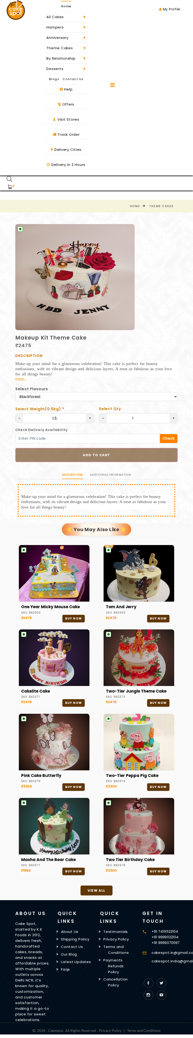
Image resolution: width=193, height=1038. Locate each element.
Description (72, 475)
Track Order (68, 134)
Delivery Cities (67, 149)
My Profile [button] (171, 9)
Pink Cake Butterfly (41, 775)
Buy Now (73, 618)
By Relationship (66, 58)
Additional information (110, 475)
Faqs (65, 969)
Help (68, 89)
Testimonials (115, 931)
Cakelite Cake (35, 691)
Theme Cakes (66, 48)
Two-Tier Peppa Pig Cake (132, 775)
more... (20, 379)
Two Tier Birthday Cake (130, 859)
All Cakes (66, 17)
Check (169, 438)
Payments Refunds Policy (113, 966)
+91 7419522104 (165, 931)
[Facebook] (148, 983)
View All (96, 890)
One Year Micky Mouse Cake (50, 607)
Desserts (66, 69)
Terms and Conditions (144, 1030)
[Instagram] (148, 995)
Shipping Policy (75, 939)
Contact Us (73, 79)
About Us (69, 931)
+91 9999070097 (166, 942)
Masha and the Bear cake (48, 859)
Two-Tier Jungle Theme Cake (136, 691)
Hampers (66, 27)
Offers (67, 104)
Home (135, 206)
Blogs (54, 79)
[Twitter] (161, 983)
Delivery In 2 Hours (67, 164)
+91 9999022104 (165, 937)
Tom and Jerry (121, 607)
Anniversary (66, 38)
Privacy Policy (116, 939)
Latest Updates (76, 961)
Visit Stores (67, 119)
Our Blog (69, 954)
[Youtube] (161, 995)
